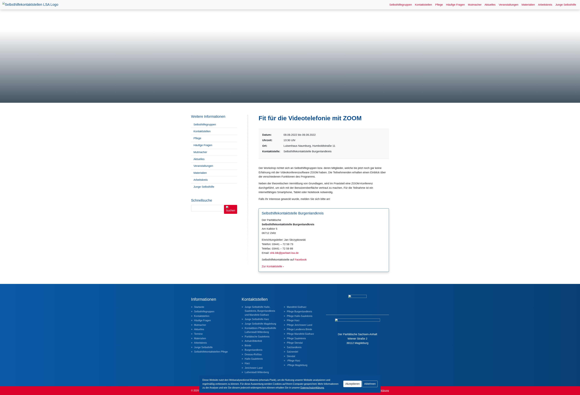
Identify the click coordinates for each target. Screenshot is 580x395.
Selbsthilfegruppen (400, 4)
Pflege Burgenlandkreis (299, 311)
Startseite (199, 307)
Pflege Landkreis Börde (299, 329)
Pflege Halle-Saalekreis (299, 316)
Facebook (301, 259)
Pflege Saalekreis (296, 338)
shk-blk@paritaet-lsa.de (284, 252)
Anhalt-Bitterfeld (253, 341)
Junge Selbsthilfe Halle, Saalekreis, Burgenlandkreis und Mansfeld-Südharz (260, 311)
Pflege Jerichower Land (299, 325)
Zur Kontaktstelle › (273, 266)
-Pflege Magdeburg (297, 365)
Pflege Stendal (295, 343)
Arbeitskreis (545, 4)
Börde (248, 345)
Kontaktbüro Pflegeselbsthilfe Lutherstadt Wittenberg (260, 330)
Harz (247, 363)
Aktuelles (490, 4)
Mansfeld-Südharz (296, 307)
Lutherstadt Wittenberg (257, 372)
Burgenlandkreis (253, 350)
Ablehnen (370, 383)
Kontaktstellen (423, 4)
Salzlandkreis (294, 347)
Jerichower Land (254, 368)
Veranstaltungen (508, 4)
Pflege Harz (293, 320)
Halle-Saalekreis (254, 359)
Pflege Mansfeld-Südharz (300, 334)
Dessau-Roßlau (253, 354)
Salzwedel (292, 351)
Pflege (439, 4)
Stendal (291, 356)
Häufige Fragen (455, 4)
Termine (198, 334)
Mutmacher (475, 4)
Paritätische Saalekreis (257, 336)
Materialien (528, 4)
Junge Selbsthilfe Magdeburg (260, 323)
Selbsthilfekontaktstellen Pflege (211, 351)
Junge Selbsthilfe (565, 4)
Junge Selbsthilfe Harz (257, 319)
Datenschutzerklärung (312, 387)
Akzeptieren (352, 383)
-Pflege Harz (293, 360)
